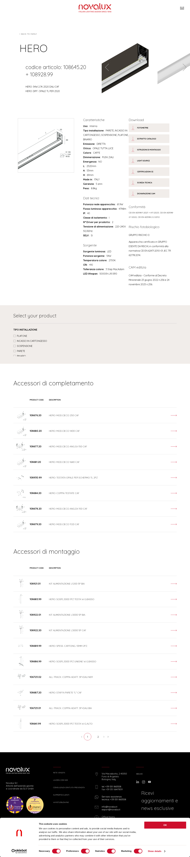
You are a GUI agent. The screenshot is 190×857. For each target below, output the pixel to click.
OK (165, 825)
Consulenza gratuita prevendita (69, 787)
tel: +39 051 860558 (111, 786)
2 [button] (98, 736)
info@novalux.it (109, 806)
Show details (154, 851)
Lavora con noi (60, 780)
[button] (81, 737)
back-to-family (29, 34)
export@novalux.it (111, 809)
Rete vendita (59, 773)
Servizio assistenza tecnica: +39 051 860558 (114, 798)
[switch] (85, 851)
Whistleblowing (61, 802)
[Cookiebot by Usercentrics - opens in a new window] (19, 851)
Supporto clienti (61, 795)
